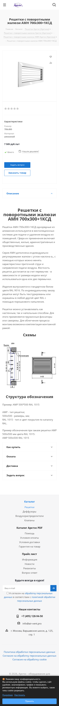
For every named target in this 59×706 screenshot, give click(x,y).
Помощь (29, 533)
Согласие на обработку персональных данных (29, 655)
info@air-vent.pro (32, 623)
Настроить (19, 695)
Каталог (29, 501)
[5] (17, 108)
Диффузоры (29, 511)
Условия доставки (29, 542)
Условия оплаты (29, 537)
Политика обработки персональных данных (29, 651)
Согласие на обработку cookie (29, 659)
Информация (29, 559)
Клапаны (29, 520)
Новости (29, 563)
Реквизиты (29, 568)
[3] (11, 108)
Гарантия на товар (29, 546)
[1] (5, 108)
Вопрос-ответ (29, 572)
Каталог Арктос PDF (29, 528)
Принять (29, 701)
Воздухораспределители (29, 515)
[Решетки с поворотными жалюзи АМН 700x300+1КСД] (29, 73)
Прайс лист (29, 554)
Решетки (29, 507)
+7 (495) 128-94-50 (32, 616)
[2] (8, 108)
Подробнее (7, 695)
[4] (14, 108)
